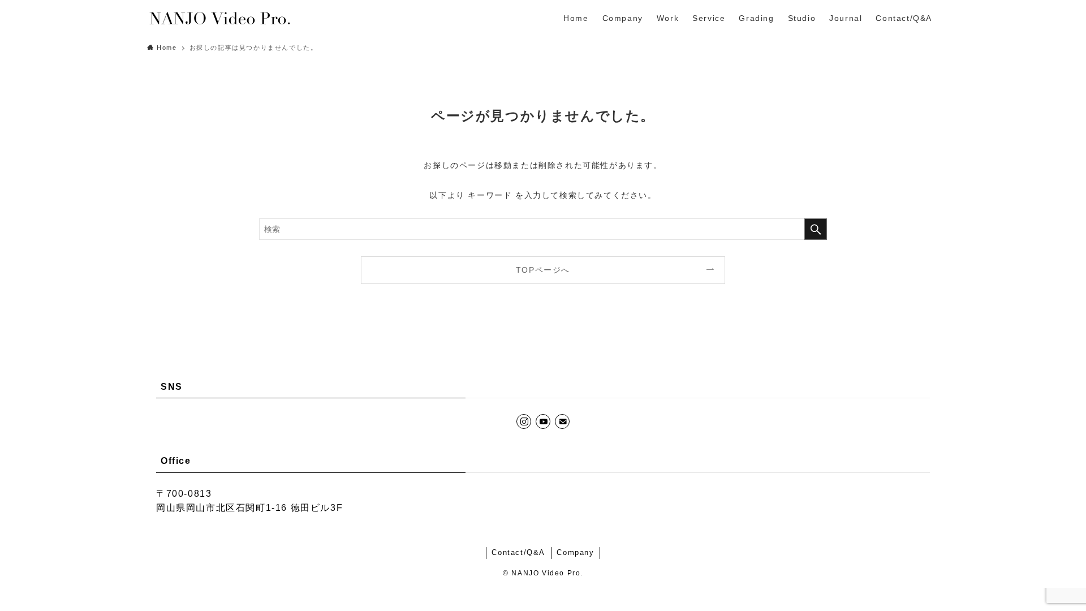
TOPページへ (543, 269)
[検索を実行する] (815, 229)
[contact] (562, 421)
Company (575, 552)
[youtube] (543, 421)
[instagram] (523, 421)
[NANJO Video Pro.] (219, 18)
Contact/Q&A (518, 552)
